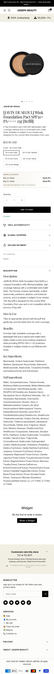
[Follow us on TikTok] (29, 602)
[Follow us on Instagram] (11, 602)
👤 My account (9, 619)
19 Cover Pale (11, 152)
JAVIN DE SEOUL (11, 106)
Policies (8, 642)
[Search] (9, 10)
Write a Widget (27, 520)
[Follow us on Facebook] (5, 602)
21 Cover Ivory (11, 158)
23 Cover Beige (12, 164)
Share (5, 259)
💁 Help (6, 616)
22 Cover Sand (29, 158)
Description (10, 271)
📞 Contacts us (10, 633)
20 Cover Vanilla (30, 152)
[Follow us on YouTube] (23, 602)
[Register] (45, 594)
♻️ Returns (8, 630)
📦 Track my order (11, 626)
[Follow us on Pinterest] (17, 602)
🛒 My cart (8, 623)
